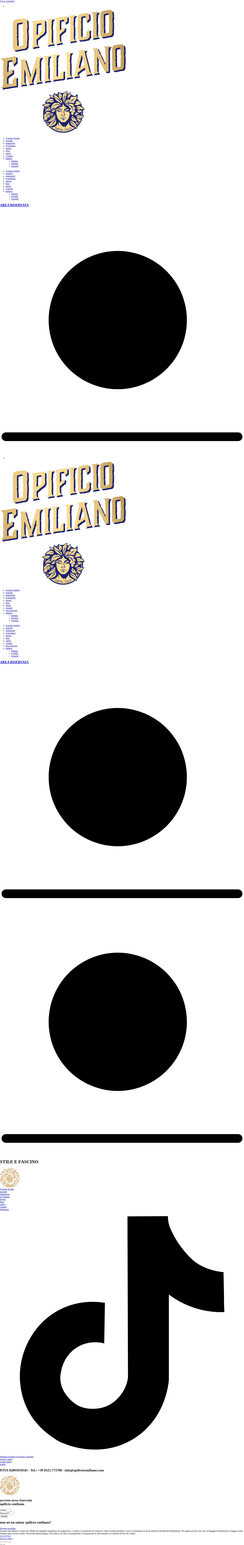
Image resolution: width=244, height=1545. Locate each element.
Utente (3, 1510)
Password (4, 1513)
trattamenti (10, 143)
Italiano (9, 158)
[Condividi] (7, 1541)
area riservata (11, 610)
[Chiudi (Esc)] (9, 1541)
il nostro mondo (13, 138)
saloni (8, 153)
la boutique (11, 146)
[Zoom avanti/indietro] (1, 1541)
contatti (9, 608)
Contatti (9, 156)
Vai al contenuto (7, 1)
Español (14, 166)
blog (8, 151)
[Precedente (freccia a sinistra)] (1, 1544)
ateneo (8, 148)
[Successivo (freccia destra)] (4, 1544)
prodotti (9, 141)
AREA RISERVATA (14, 205)
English (14, 163)
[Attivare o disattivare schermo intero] (4, 1541)
